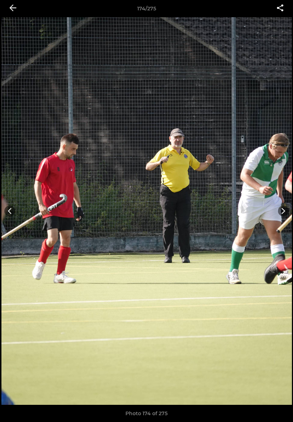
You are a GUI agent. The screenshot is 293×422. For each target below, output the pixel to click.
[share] (280, 9)
